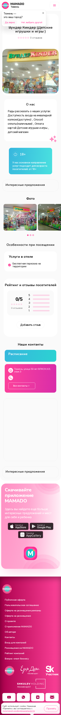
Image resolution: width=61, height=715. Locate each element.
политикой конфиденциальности (19, 711)
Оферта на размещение (18, 616)
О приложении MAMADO (18, 626)
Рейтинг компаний (14, 653)
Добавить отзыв (30, 324)
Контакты (10, 637)
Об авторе (10, 632)
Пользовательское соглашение (22, 605)
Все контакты (20, 385)
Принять (51, 708)
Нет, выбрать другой (31, 22)
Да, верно (10, 22)
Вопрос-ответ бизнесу (17, 658)
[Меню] (54, 5)
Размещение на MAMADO (19, 648)
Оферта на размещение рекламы (23, 610)
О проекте (10, 621)
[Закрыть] (43, 13)
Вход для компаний (15, 642)
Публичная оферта (15, 600)
